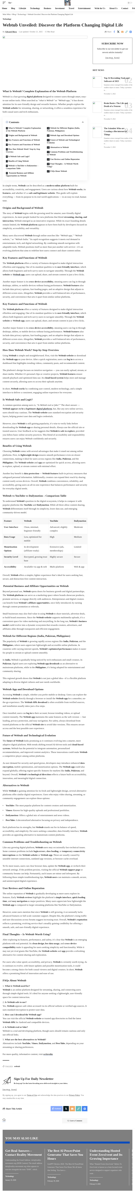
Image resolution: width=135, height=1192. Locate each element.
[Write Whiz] (67, 3)
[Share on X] (118, 32)
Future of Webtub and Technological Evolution (63, 141)
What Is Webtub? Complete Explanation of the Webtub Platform (23, 129)
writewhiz (48, 1054)
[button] (5, 3)
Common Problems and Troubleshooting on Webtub (65, 153)
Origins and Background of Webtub (22, 135)
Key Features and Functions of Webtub (24, 140)
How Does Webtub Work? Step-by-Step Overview (23, 150)
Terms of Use (32, 1095)
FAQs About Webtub (58, 171)
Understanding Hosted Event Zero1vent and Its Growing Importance (106, 1154)
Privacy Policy (74, 1095)
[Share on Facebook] (114, 32)
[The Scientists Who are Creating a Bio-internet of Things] (97, 132)
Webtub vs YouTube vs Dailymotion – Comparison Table (22, 167)
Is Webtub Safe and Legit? (19, 157)
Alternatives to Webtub (59, 147)
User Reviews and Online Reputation (65, 159)
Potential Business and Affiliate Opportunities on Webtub (20, 174)
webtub (17, 1066)
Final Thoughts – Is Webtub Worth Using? (62, 165)
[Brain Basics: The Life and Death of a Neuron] (97, 107)
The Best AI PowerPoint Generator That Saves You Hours (65, 1154)
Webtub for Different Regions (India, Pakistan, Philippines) (63, 129)
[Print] (130, 32)
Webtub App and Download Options (64, 135)
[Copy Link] (126, 32)
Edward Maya (11, 32)
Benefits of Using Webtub (18, 161)
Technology (7, 19)
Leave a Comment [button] (76, 1121)
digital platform (44, 409)
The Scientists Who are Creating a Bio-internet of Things (115, 131)
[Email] (122, 32)
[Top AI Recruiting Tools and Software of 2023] (97, 82)
